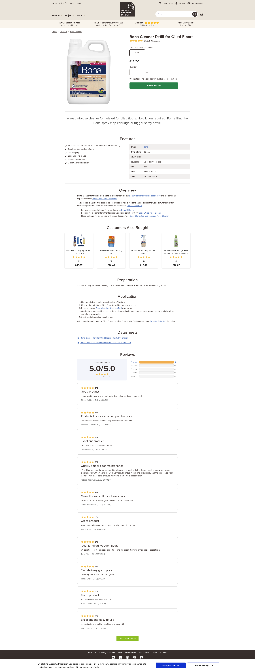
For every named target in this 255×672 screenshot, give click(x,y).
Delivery (102, 652)
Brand (80, 15)
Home (54, 32)
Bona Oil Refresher (158, 321)
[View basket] (201, 14)
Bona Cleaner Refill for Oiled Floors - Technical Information (105, 343)
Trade (154, 652)
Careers (163, 652)
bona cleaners (76, 32)
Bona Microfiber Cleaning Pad (109, 308)
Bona (146, 147)
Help (196, 3)
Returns (112, 652)
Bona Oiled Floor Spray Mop (104, 199)
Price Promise (130, 652)
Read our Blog (186, 24)
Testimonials (144, 652)
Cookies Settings (202, 665)
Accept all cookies (170, 665)
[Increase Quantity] (147, 72)
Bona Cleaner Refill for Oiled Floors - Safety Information (104, 338)
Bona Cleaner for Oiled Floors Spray (144, 196)
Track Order (167, 3)
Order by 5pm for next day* (108, 24)
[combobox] (176, 14)
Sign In (181, 3)
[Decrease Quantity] (132, 72)
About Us (92, 652)
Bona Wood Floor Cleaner (150, 213)
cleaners (63, 32)
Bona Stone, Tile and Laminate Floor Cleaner (149, 216)
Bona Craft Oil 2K (135, 205)
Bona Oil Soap (127, 210)
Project (68, 15)
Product (56, 15)
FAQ (120, 652)
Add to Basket (154, 85)
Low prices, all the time (69, 24)
